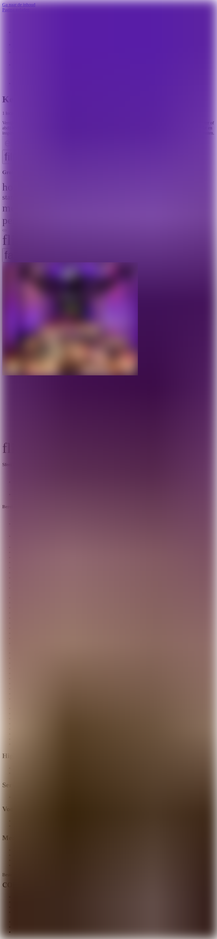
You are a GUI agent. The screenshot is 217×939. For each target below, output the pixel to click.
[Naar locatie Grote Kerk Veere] (108, 351)
